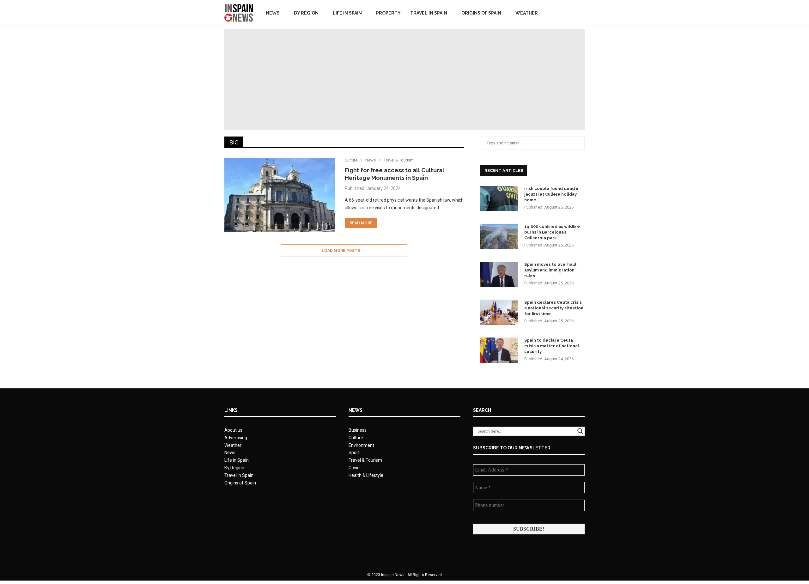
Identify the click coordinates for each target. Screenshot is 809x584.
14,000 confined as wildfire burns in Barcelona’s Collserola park (552, 232)
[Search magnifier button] (580, 431)
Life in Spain (347, 12)
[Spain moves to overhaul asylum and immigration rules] (499, 274)
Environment (361, 445)
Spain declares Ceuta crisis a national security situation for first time (553, 308)
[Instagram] (572, 13)
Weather (526, 12)
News (273, 12)
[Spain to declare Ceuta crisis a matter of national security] (499, 350)
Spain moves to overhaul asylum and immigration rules (550, 270)
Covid (354, 467)
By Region (306, 12)
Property (388, 12)
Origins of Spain (481, 12)
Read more (361, 223)
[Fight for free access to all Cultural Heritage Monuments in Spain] (279, 195)
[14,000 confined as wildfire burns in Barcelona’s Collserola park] (499, 236)
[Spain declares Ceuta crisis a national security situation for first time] (499, 312)
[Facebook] (558, 13)
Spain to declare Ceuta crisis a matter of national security (551, 346)
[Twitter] (565, 13)
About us (233, 430)
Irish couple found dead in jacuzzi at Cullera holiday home (552, 194)
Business (358, 430)
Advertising (235, 437)
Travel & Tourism (365, 460)
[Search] (581, 13)
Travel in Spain (428, 12)
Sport (354, 452)
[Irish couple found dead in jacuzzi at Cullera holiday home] (499, 198)
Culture (356, 437)
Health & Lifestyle (366, 475)
